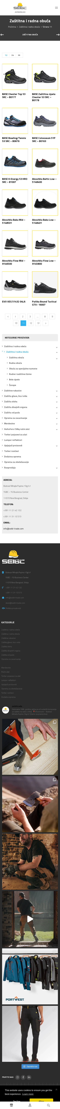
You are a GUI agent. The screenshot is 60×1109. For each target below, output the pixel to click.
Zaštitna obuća (30, 34)
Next (45, 323)
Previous (8, 316)
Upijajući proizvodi (13, 445)
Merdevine (9, 423)
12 (6, 55)
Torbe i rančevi (11, 451)
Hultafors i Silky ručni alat (17, 429)
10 (16, 323)
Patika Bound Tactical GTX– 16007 (44, 303)
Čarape (12, 385)
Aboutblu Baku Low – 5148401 (44, 221)
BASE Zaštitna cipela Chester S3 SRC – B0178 (43, 97)
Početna (12, 26)
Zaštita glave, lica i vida (15, 396)
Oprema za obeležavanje (16, 462)
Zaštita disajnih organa (15, 407)
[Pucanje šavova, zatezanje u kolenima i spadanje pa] (30, 862)
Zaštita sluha (10, 401)
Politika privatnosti (13, 608)
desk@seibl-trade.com (15, 602)
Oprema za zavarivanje (15, 418)
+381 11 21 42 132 (14, 587)
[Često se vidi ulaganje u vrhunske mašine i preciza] (30, 919)
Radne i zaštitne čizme (20, 374)
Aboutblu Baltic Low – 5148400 (44, 180)
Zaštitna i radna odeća (15, 346)
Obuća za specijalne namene (23, 368)
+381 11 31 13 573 (14, 592)
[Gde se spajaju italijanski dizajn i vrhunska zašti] (30, 1034)
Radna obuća (15, 363)
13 (38, 323)
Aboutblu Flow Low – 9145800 (44, 262)
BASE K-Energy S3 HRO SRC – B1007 (14, 180)
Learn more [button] (27, 1094)
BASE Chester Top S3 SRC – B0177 (13, 95)
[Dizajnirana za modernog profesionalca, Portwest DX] (30, 976)
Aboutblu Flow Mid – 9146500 (13, 262)
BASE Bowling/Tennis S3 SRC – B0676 (14, 139)
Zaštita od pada (12, 412)
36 (19, 55)
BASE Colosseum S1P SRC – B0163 (43, 139)
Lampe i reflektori (13, 440)
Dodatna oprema (12, 456)
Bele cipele (14, 379)
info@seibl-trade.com (13, 528)
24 (12, 55)
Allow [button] (41, 1101)
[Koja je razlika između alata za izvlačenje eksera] (30, 747)
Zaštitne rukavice (12, 390)
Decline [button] (16, 1101)
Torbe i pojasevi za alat (15, 434)
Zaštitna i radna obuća (29, 26)
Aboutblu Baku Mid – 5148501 (13, 221)
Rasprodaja (10, 467)
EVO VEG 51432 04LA (13, 301)
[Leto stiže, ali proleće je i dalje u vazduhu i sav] (30, 804)
